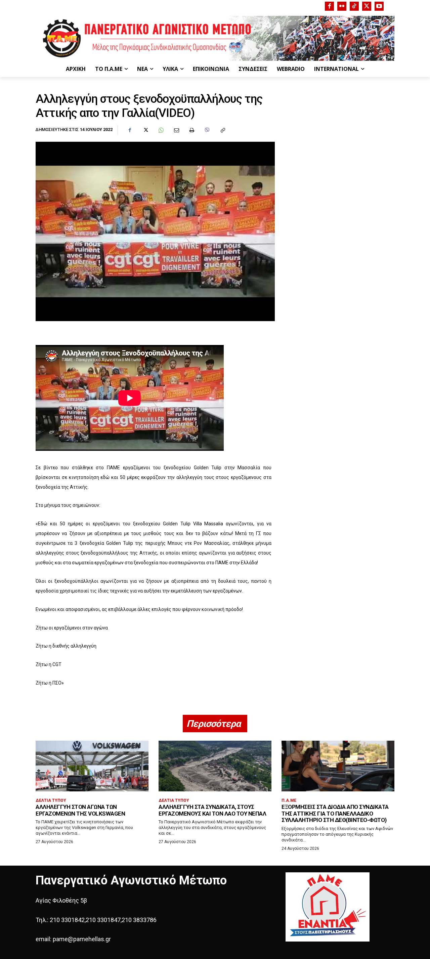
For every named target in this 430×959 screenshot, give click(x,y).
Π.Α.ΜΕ (289, 800)
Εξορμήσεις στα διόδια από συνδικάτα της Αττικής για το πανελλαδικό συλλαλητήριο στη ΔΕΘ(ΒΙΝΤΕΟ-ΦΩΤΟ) (335, 813)
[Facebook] (329, 6)
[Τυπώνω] (191, 130)
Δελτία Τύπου (51, 800)
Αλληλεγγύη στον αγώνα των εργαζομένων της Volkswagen (80, 810)
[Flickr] (341, 6)
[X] (366, 6)
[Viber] (207, 130)
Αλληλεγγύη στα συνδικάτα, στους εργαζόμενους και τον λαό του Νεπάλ (212, 810)
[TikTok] (354, 6)
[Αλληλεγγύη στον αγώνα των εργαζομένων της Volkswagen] (92, 766)
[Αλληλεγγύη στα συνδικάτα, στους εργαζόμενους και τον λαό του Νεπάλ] (215, 766)
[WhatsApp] (160, 130)
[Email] (176, 130)
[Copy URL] (222, 130)
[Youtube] (379, 6)
